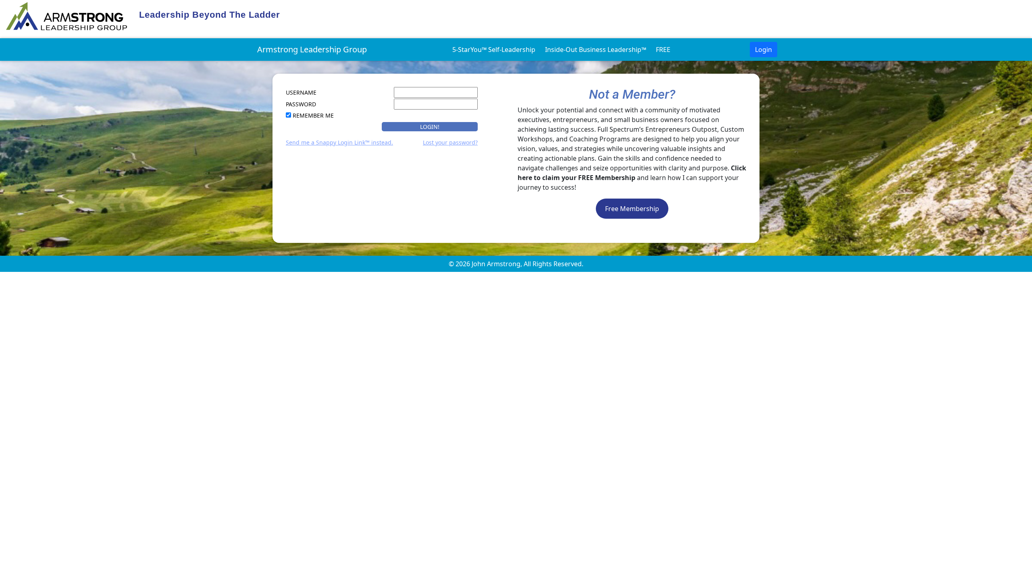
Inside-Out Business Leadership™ (595, 49)
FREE (663, 49)
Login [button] (763, 49)
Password (301, 104)
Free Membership (632, 208)
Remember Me (313, 115)
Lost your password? (450, 142)
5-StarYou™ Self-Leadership (493, 49)
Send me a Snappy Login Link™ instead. (339, 142)
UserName (301, 92)
